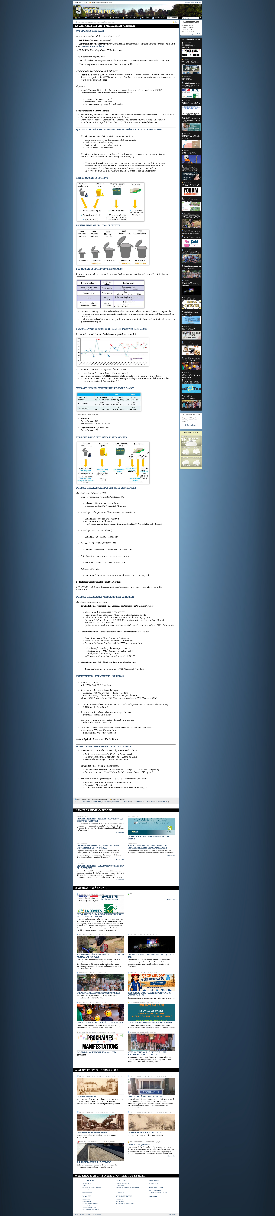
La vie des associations (97, 1032)
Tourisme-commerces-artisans (91, 1188)
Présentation (86, 1183)
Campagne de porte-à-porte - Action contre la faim (191, 103)
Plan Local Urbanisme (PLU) (90, 1210)
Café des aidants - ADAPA (191, 238)
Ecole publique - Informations (125, 1203)
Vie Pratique (116, 18)
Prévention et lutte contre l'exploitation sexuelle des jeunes (190, 169)
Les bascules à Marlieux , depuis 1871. (146, 1096)
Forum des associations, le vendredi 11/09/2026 (191, 185)
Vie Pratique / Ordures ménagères (96, 22)
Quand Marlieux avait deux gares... (145, 1132)
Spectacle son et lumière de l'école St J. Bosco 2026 (190, 284)
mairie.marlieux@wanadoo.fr (191, 34)
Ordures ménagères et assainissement (127, 1188)
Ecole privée (149, 1142)
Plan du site (198, 2)
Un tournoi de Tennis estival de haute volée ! (191, 252)
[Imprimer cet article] (176, 22)
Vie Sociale (146, 18)
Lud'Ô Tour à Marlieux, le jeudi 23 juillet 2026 (190, 382)
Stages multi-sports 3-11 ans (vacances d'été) (150, 1023)
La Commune (92, 18)
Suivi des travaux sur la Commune (94, 1162)
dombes (115, 802)
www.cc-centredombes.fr (92, 46)
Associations (120, 1185)
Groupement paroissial (123, 1190)
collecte (126, 802)
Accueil (80, 18)
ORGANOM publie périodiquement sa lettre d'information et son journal (98, 847)
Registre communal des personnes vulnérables (191, 232)
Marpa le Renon (87, 1192)
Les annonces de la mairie (97, 1142)
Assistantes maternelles (187, 78)
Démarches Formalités (89, 1207)
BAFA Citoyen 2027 (188, 299)
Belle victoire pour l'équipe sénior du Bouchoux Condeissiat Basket (147, 1053)
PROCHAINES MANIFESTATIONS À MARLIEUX (96, 1052)
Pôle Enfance (120, 1201)
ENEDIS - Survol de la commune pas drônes (189, 153)
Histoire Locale (160, 18)
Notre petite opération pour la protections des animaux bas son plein (191, 216)
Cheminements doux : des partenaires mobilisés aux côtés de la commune (100, 915)
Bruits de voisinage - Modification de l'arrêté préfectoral (191, 376)
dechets (86, 802)
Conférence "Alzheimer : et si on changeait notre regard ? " (191, 120)
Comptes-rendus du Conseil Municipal (189, 329)
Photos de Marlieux (99, 1112)
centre (107, 802)
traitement (138, 802)
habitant (97, 802)
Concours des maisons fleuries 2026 (190, 200)
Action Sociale (153, 1183)
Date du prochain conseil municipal (189, 397)
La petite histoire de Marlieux (103, 1076)
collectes (149, 802)
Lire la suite (120, 832)
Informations (145, 1002)
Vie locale (93, 934)
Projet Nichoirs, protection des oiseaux (190, 344)
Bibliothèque (86, 1205)
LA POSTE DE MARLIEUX (87, 1096)
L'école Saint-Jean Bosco (140, 1144)
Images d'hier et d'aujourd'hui (92, 1132)
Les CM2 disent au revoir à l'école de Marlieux (100, 1023)
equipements (161, 802)
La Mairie (104, 18)
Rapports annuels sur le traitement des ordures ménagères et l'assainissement (147, 847)
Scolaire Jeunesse (131, 18)
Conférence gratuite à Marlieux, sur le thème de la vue (191, 137)
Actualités (93, 894)
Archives (173, 18)
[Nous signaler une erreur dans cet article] (174, 22)
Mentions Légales (189, 2)
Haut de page (172, 1214)
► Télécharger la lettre (190, 425)
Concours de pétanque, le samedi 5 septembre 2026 (190, 63)
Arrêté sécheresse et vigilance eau (190, 313)
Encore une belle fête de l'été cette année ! (98, 993)
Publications (86, 1199)
